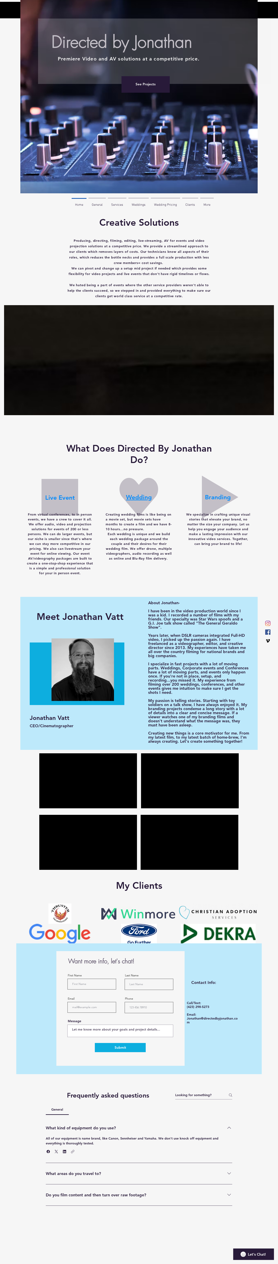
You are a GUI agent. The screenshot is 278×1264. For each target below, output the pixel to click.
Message (74, 1021)
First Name (75, 975)
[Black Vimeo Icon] (267, 641)
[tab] (57, 1109)
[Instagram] (267, 623)
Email (71, 998)
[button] (48, 1151)
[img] (60, 913)
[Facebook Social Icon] (267, 632)
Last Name (132, 975)
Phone (129, 998)
